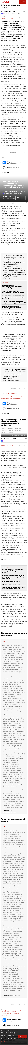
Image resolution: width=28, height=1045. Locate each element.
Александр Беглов (17, 398)
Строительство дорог (6, 398)
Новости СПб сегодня (6, 395)
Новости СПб (14, 393)
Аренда (6, 1010)
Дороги (22, 397)
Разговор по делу (13, 1010)
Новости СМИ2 (5, 172)
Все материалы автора (7, 18)
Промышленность (15, 397)
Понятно (22, 1037)
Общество (21, 1010)
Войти (23, 1)
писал (12, 312)
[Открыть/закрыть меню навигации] (15, 2)
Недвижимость (5, 1015)
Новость (7, 393)
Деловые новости (17, 395)
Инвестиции (16, 1013)
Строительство (5, 397)
